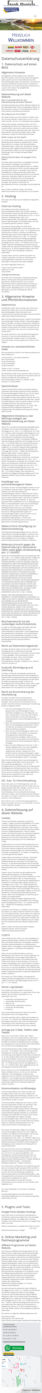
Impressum (27, 1390)
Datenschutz (36, 1390)
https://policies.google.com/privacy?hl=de (16, 1232)
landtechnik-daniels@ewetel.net (14, 1342)
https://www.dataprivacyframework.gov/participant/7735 (21, 1186)
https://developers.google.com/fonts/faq (15, 1228)
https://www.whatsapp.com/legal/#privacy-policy (18, 1127)
